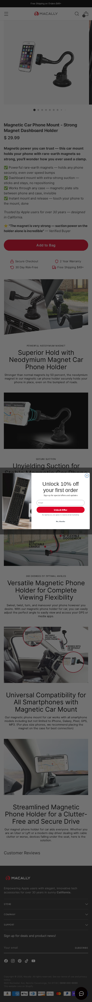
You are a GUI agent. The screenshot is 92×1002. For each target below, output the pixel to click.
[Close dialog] (87, 476)
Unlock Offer (60, 510)
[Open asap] (81, 993)
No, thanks (60, 521)
